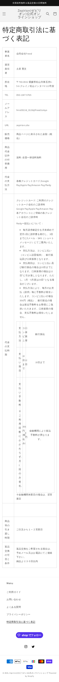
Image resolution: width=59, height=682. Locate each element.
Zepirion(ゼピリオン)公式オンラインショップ (29, 673)
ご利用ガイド (14, 592)
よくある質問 (14, 606)
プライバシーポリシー (18, 614)
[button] (4, 13)
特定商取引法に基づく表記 (21, 621)
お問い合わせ (14, 599)
